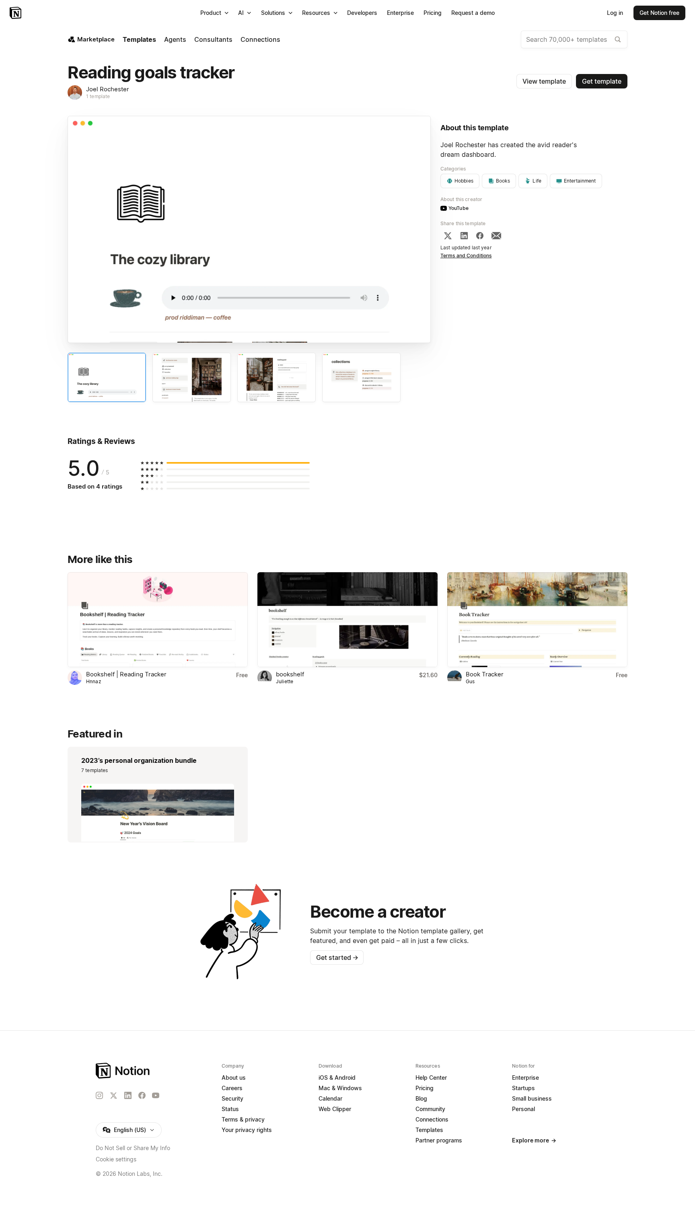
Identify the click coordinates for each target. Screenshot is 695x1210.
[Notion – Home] (16, 13)
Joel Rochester (107, 89)
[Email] (496, 235)
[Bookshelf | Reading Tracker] (158, 619)
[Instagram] (99, 1095)
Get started (337, 957)
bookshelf (290, 674)
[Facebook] (479, 235)
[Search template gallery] (617, 39)
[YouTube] (155, 1095)
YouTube (458, 208)
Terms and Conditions (466, 256)
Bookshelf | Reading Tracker (126, 674)
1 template (98, 96)
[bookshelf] (347, 619)
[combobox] (574, 39)
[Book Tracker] (537, 619)
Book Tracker (485, 674)
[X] (447, 235)
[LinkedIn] (464, 235)
